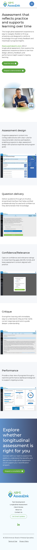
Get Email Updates (18, 516)
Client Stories (18, 507)
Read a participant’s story (12, 46)
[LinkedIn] (18, 524)
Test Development (18, 502)
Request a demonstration (12, 70)
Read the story (9, 63)
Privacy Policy (24, 541)
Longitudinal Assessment (18, 504)
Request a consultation (13, 471)
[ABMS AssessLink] (12, 4)
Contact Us (18, 512)
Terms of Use (12, 541)
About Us (18, 510)
